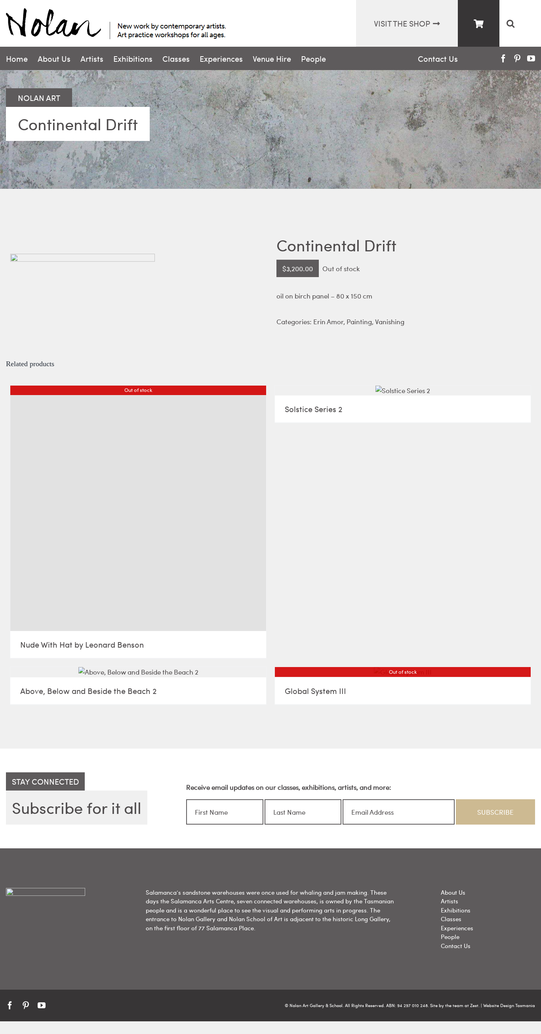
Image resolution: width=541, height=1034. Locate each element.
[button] (510, 23)
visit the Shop (402, 23)
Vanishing (389, 321)
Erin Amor (328, 321)
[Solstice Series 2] (403, 391)
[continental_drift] (135, 238)
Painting (359, 321)
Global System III (315, 690)
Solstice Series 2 (314, 408)
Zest (474, 1005)
